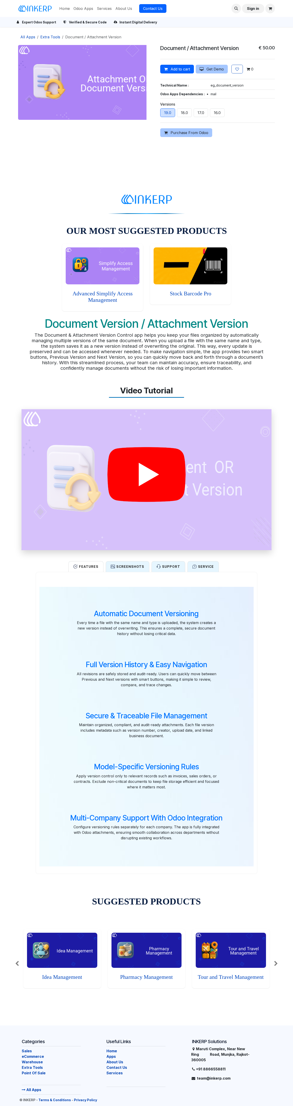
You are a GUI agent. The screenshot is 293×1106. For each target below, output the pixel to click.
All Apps (33, 1089)
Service (206, 567)
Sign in (253, 8)
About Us (114, 1062)
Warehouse (32, 1062)
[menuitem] (64, 8)
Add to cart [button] (179, 69)
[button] (236, 8)
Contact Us (153, 8)
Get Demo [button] (214, 69)
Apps (111, 1056)
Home (111, 1051)
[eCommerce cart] (270, 8)
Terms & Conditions (54, 1100)
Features (88, 567)
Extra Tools (50, 37)
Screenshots (130, 567)
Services (114, 1073)
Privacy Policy (85, 1100)
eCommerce (33, 1056)
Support (171, 567)
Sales (27, 1051)
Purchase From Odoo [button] (188, 132)
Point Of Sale (34, 1073)
